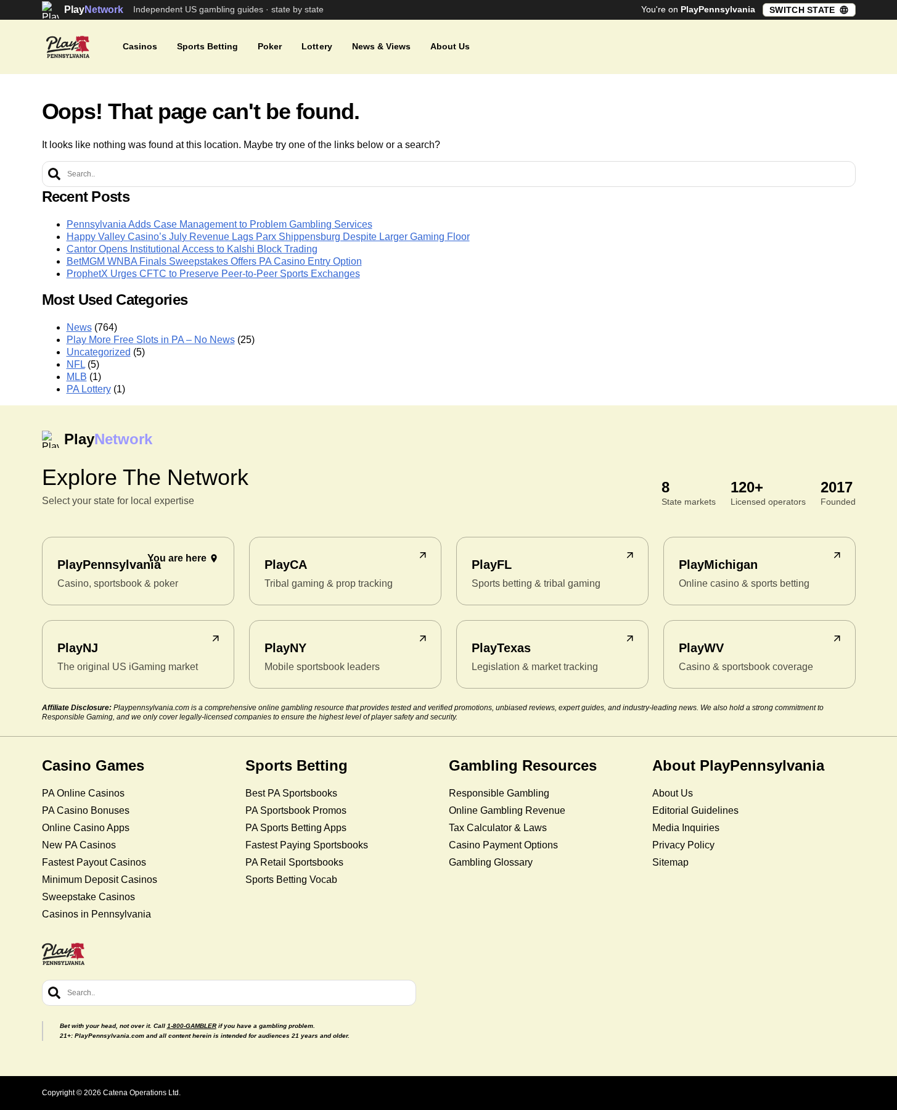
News (79, 327)
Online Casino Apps (85, 827)
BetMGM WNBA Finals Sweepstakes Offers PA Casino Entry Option (214, 261)
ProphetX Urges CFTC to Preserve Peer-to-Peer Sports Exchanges (213, 273)
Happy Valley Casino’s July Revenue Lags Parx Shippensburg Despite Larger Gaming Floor (268, 236)
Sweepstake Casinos (88, 897)
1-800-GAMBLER (191, 1025)
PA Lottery (89, 389)
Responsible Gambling (499, 793)
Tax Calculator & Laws (498, 827)
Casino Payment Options (503, 845)
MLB (77, 376)
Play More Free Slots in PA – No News (151, 339)
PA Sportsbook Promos (295, 810)
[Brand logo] (67, 47)
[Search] (54, 174)
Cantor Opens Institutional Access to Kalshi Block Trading (192, 249)
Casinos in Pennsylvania (96, 914)
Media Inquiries (685, 827)
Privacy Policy (683, 845)
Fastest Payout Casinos (94, 862)
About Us (672, 793)
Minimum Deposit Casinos (99, 879)
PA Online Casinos (83, 793)
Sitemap (670, 862)
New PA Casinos (79, 845)
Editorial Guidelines (695, 810)
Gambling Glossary (491, 862)
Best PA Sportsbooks (291, 793)
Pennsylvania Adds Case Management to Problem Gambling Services (219, 224)
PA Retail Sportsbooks (294, 862)
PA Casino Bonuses (85, 810)
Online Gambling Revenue (507, 810)
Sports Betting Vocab (291, 879)
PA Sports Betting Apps (295, 827)
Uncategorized (99, 352)
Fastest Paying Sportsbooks (306, 845)
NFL (76, 364)
